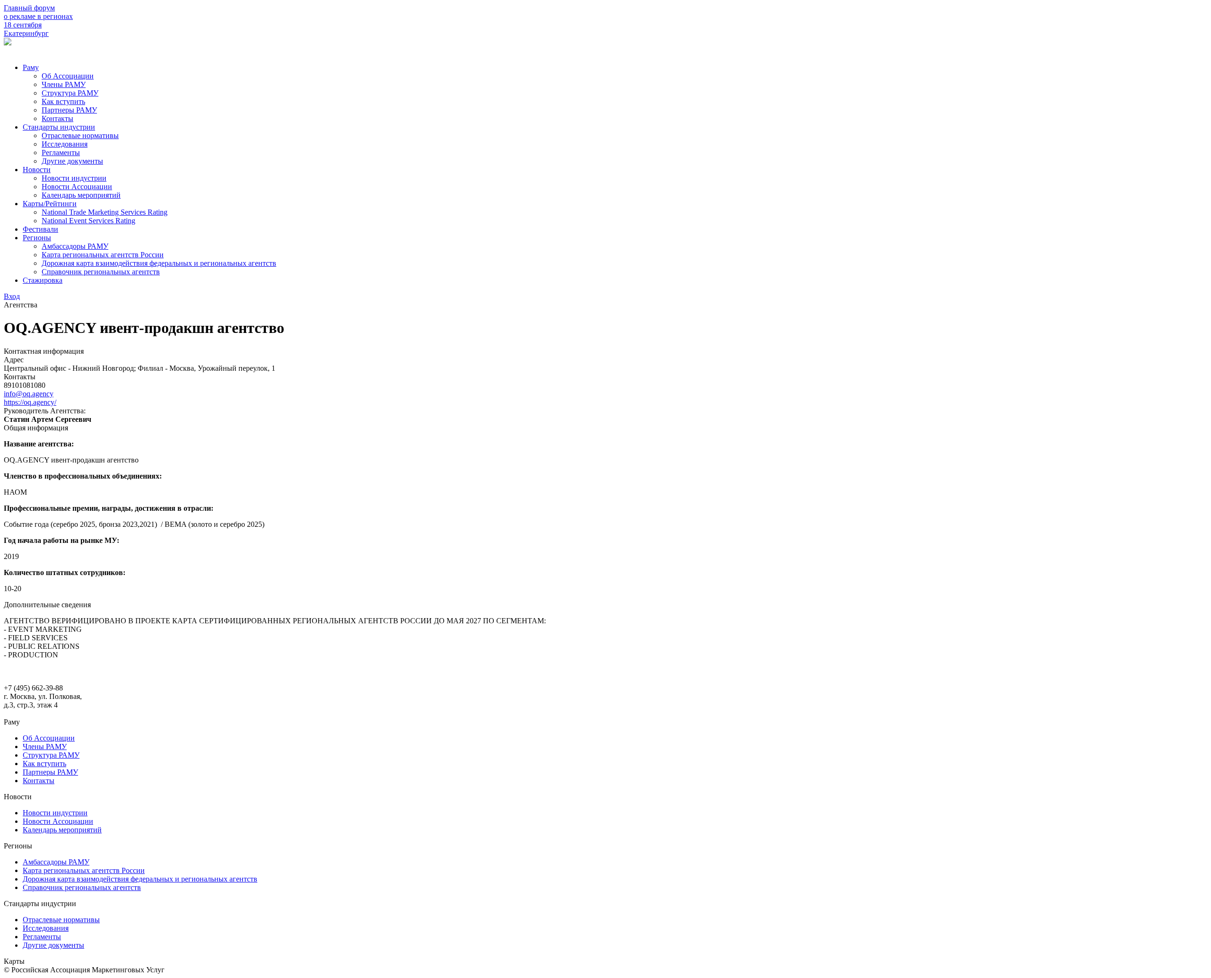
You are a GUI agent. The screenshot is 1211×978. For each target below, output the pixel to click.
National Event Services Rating (88, 221)
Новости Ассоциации (77, 187)
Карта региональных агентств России (103, 255)
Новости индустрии (74, 178)
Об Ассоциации (68, 76)
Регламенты (61, 152)
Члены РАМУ (64, 84)
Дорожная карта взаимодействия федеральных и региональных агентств (159, 263)
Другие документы (72, 161)
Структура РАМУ (70, 93)
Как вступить (63, 101)
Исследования (65, 144)
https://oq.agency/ (30, 402)
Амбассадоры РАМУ (75, 246)
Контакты (57, 118)
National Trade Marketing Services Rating (104, 212)
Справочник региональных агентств (101, 272)
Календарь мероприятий (81, 195)
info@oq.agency (28, 394)
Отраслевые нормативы (80, 135)
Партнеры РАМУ (69, 110)
